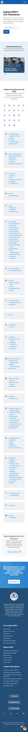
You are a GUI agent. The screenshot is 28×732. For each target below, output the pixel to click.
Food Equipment (15, 233)
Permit (12, 414)
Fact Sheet (13, 222)
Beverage (12, 158)
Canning (12, 176)
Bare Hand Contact (15, 154)
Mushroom (13, 368)
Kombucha (13, 325)
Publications (13, 428)
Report (12, 444)
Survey (12, 483)
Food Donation (14, 231)
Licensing (12, 348)
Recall (11, 442)
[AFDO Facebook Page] (4, 713)
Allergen (12, 140)
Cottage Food (14, 183)
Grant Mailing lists (15, 270)
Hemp (11, 286)
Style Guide (13, 481)
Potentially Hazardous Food (15, 419)
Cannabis (12, 174)
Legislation (13, 346)
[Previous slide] (5, 55)
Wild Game (13, 517)
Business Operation (16, 163)
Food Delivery (14, 229)
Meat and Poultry (15, 359)
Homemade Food (15, 288)
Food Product (14, 239)
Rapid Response (14, 438)
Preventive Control (15, 424)
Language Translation (13, 344)
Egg (11, 206)
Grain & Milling (14, 268)
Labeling (12, 337)
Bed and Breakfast (15, 156)
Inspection (13, 304)
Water (11, 515)
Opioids (12, 396)
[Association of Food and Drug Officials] (2, 2)
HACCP (12, 281)
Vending (12, 505)
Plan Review (13, 416)
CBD (11, 178)
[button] (14, 552)
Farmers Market (15, 224)
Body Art (12, 162)
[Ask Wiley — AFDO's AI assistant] (23, 728)
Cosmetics (13, 181)
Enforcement (14, 211)
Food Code (13, 226)
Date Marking (14, 195)
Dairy (11, 194)
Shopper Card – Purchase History (15, 464)
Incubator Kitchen (15, 302)
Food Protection (15, 241)
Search (6, 31)
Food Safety (13, 243)
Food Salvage (14, 249)
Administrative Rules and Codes (15, 135)
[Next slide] (5, 74)
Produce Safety (14, 426)
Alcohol (12, 138)
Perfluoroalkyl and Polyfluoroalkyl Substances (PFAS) (15, 410)
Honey (11, 290)
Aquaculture (13, 144)
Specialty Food (14, 475)
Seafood (12, 460)
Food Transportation (14, 251)
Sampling (12, 458)
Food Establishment (16, 235)
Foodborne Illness (15, 254)
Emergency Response (13, 208)
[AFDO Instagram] (11, 713)
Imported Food (14, 300)
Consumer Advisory (16, 179)
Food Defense (14, 227)
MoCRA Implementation (15, 365)
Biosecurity (13, 160)
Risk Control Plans (15, 448)
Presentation (14, 422)
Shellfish (12, 462)
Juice (11, 314)
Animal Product (14, 142)
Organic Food (14, 398)
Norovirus (13, 386)
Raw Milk (12, 440)
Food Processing (15, 237)
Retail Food (13, 446)
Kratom (12, 327)
